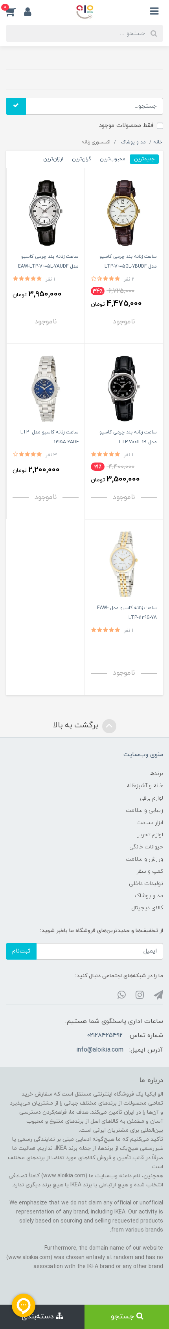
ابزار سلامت (149, 822)
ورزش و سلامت (144, 859)
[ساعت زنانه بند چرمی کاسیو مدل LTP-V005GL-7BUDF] (124, 212)
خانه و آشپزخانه (145, 785)
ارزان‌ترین (53, 159)
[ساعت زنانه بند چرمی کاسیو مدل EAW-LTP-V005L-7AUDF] (46, 212)
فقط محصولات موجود (126, 125)
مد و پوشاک (149, 895)
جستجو (123, 1316)
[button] (15, 11)
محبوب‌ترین (112, 159)
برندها (156, 773)
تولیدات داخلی (146, 883)
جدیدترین (144, 159)
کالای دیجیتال (147, 908)
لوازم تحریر (150, 835)
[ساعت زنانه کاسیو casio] (124, 564)
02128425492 (105, 1035)
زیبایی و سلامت (144, 810)
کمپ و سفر (149, 871)
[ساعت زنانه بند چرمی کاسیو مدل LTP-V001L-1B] (124, 388)
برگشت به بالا (76, 725)
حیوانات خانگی (146, 847)
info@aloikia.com (99, 1050)
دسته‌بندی (39, 1316)
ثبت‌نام (21, 951)
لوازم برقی (151, 798)
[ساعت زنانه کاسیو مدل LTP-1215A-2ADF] (46, 388)
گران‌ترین (81, 159)
